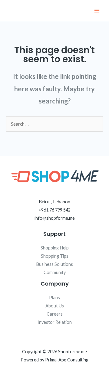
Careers (55, 314)
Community (55, 272)
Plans (54, 297)
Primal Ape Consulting (66, 359)
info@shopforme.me (55, 218)
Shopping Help (55, 247)
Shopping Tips (54, 256)
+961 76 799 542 (54, 209)
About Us (54, 305)
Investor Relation (55, 322)
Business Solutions (54, 264)
